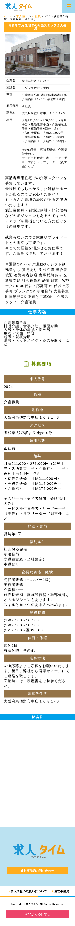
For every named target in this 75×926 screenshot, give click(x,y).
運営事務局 (61, 891)
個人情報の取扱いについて (29, 891)
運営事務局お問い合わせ (37, 870)
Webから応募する (37, 914)
